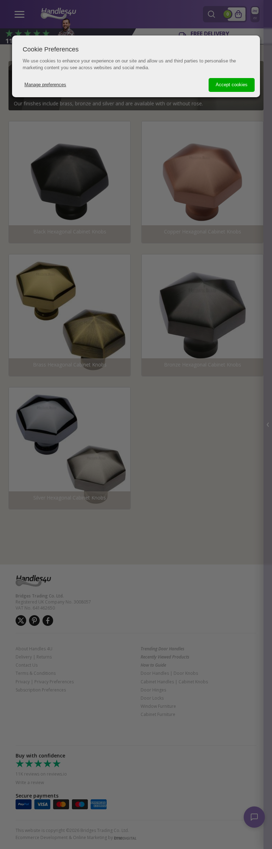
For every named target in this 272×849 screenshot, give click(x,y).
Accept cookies (232, 84)
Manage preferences (45, 84)
